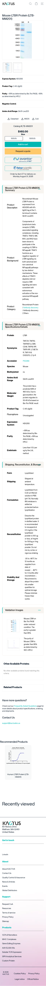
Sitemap (5, 921)
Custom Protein (8, 961)
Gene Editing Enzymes (11, 943)
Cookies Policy (20, 973)
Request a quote (23, 151)
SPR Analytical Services (11, 956)
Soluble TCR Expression (12, 952)
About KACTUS (8, 869)
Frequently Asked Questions (25, 706)
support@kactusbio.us (11, 723)
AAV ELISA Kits (8, 948)
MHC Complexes (9, 939)
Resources (6, 908)
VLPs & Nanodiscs (9, 935)
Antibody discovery (30, 308)
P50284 (26, 361)
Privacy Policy (7, 917)
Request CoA (7, 904)
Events (5, 886)
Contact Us (6, 873)
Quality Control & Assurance (13, 877)
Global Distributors (9, 890)
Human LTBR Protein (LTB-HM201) (18, 775)
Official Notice (33, 979)
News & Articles (8, 882)
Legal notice (20, 979)
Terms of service (8, 913)
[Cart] (36, 3)
